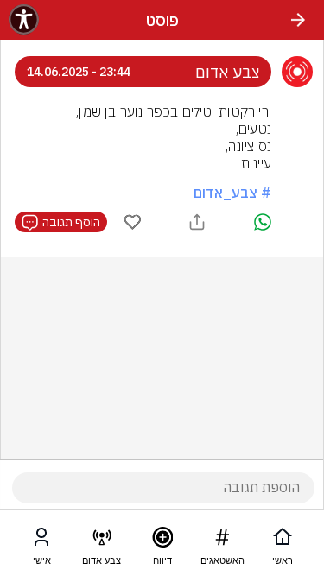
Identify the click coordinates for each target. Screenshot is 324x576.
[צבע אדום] (102, 540)
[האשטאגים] (222, 540)
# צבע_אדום (232, 192)
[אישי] (41, 540)
